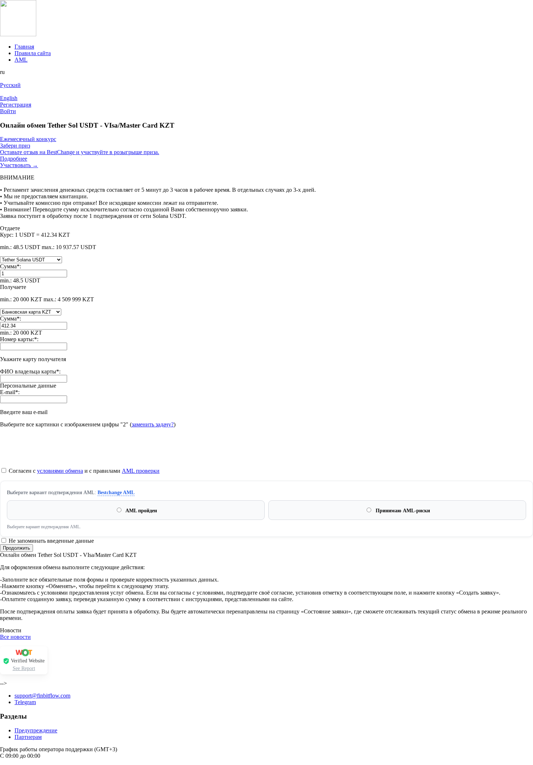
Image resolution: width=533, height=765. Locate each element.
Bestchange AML (116, 492)
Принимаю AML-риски (402, 510)
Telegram (25, 702)
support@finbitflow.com (42, 695)
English (8, 98)
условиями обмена (60, 471)
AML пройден (140, 510)
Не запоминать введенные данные (50, 541)
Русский (10, 85)
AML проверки (141, 471)
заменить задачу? (153, 424)
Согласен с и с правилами (83, 471)
